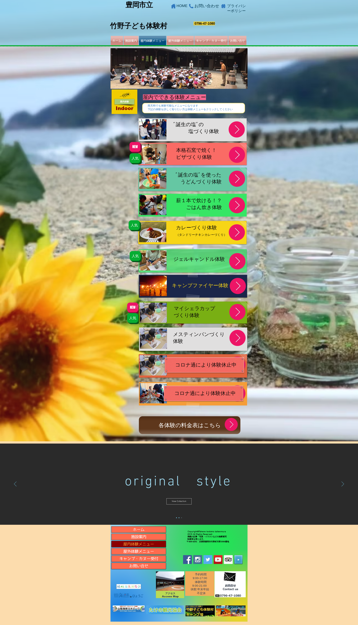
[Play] (238, 559)
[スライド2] (176, 517)
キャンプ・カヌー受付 (138, 558)
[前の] (15, 484)
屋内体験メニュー (138, 544)
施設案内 (138, 537)
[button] (124, 101)
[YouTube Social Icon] (218, 559)
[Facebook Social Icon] (187, 559)
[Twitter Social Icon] (207, 559)
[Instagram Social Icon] (197, 559)
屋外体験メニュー (138, 551)
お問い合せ (138, 566)
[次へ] (342, 484)
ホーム (139, 529)
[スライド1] (181, 517)
